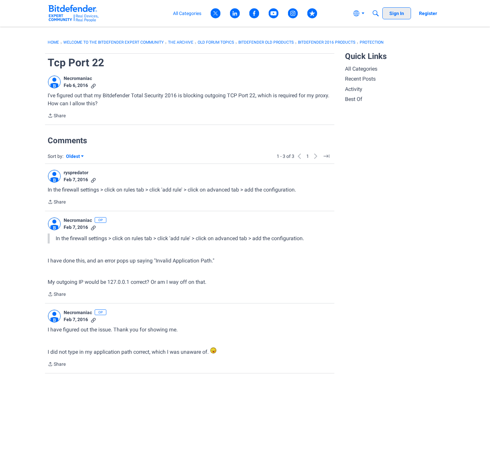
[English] (73, 13)
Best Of (353, 99)
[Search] (376, 13)
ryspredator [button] (76, 172)
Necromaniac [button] (78, 78)
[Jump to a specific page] (326, 156)
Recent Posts (360, 79)
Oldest (73, 157)
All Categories (361, 69)
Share (57, 116)
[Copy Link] (93, 85)
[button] (54, 82)
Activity (353, 89)
